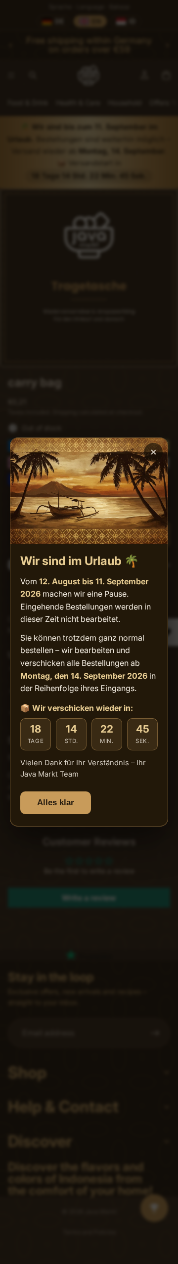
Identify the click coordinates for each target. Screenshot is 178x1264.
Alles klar (55, 802)
